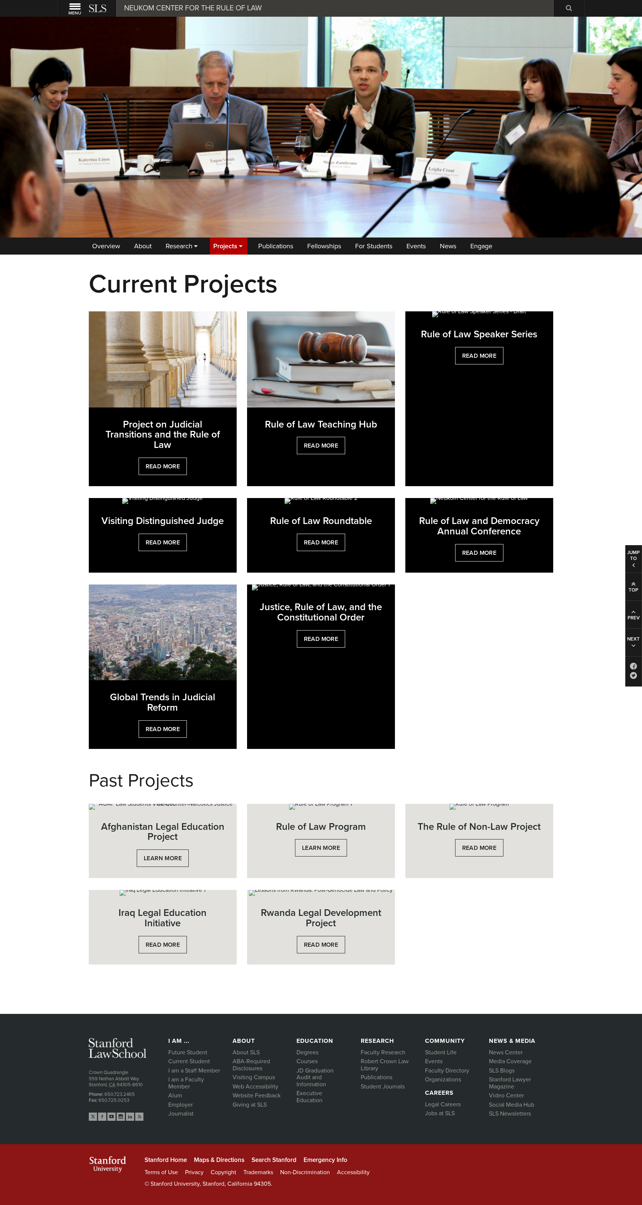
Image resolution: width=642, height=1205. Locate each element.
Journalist (181, 1113)
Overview (106, 246)
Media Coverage (510, 1061)
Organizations (443, 1079)
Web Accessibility (255, 1086)
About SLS (246, 1052)
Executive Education (309, 1097)
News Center (506, 1052)
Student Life (441, 1052)
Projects (225, 246)
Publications (275, 246)
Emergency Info (325, 1160)
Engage (481, 246)
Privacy (194, 1172)
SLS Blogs (502, 1070)
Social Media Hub (511, 1105)
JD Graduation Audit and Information (315, 1077)
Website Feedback (257, 1095)
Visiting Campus (254, 1077)
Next (633, 639)
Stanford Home (166, 1160)
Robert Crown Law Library (385, 1065)
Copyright (223, 1172)
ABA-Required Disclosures (251, 1065)
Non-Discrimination (305, 1172)
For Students (373, 246)
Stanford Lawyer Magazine (510, 1083)
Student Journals (383, 1086)
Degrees (307, 1052)
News (448, 246)
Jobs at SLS (440, 1113)
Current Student (189, 1061)
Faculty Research (383, 1052)
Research (179, 246)
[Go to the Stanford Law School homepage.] (98, 8)
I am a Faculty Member (186, 1083)
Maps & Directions (219, 1160)
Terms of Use (161, 1172)
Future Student (187, 1052)
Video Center (506, 1095)
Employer (180, 1105)
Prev (634, 618)
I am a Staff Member (194, 1070)
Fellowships (324, 246)
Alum (175, 1095)
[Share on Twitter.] (633, 677)
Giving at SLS (250, 1105)
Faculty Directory (447, 1070)
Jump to (633, 555)
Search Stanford (274, 1160)
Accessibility (353, 1172)
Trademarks (258, 1172)
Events (416, 246)
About (143, 246)
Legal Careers (443, 1104)
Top (633, 590)
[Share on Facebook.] (633, 667)
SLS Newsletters (510, 1113)
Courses (307, 1061)
